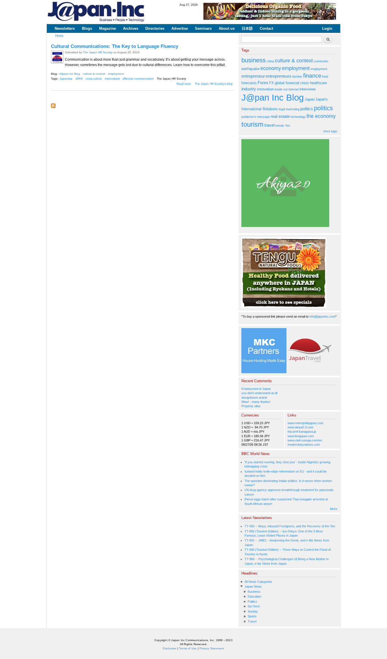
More (333, 509)
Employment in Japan (256, 388)
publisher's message (255, 116)
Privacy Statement (211, 648)
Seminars (203, 28)
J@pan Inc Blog (69, 73)
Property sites (251, 406)
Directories (154, 28)
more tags (330, 131)
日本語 (247, 28)
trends (279, 125)
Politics (252, 601)
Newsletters (65, 28)
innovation (265, 89)
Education (254, 596)
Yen (287, 125)
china (270, 61)
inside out (281, 89)
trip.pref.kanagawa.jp (302, 431)
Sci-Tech (254, 606)
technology (298, 116)
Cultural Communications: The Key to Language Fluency (114, 46)
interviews (307, 89)
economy (270, 68)
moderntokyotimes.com (304, 444)
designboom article (254, 397)
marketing (292, 109)
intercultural (112, 78)
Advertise (179, 28)
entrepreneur (253, 76)
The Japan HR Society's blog (214, 83)
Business (254, 591)
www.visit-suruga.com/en (305, 440)
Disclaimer (169, 648)
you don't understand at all (259, 393)
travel (269, 125)
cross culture (94, 78)
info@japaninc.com (322, 316)
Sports (252, 616)
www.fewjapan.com (301, 436)
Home (59, 35)
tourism (252, 124)
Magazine (107, 28)
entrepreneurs (279, 76)
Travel (252, 621)
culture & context (94, 73)
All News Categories (258, 581)
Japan (309, 99)
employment (116, 73)
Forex (263, 82)
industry (248, 88)
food (325, 76)
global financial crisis (292, 83)
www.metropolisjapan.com (305, 423)
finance (312, 76)
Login (327, 28)
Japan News (253, 586)
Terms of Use (188, 648)
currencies (321, 61)
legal (282, 109)
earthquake (250, 69)
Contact (266, 28)
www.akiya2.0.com (300, 427)
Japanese (66, 78)
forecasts (249, 83)
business (253, 60)
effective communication (138, 78)
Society (253, 611)
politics (306, 108)
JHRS (79, 78)
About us (227, 28)
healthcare (318, 83)
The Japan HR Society (97, 52)
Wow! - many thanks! (256, 401)
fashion (297, 76)
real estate (280, 116)
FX (271, 83)
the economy (321, 116)
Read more (184, 83)
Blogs (87, 28)
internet (293, 89)
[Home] (96, 12)
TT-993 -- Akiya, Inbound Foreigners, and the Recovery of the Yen (289, 526)
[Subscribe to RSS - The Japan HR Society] (53, 104)
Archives (130, 28)
